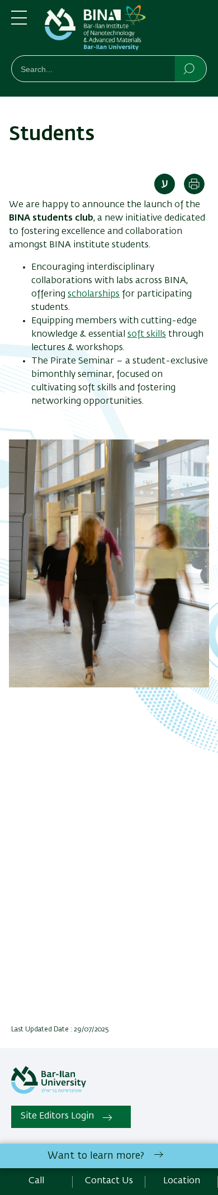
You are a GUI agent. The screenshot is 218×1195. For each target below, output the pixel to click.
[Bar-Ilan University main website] (48, 1092)
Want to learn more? (96, 1156)
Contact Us (109, 1181)
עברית (164, 184)
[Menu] (19, 22)
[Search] (189, 68)
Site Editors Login (57, 1116)
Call (36, 1181)
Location (181, 1181)
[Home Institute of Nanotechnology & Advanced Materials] (126, 29)
